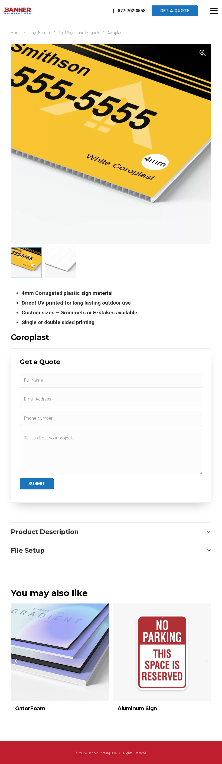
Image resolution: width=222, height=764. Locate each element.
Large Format (39, 33)
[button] (214, 11)
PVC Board (131, 708)
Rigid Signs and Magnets (78, 33)
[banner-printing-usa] (17, 11)
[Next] (205, 660)
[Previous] (16, 660)
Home (16, 33)
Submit (36, 483)
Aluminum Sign (35, 708)
